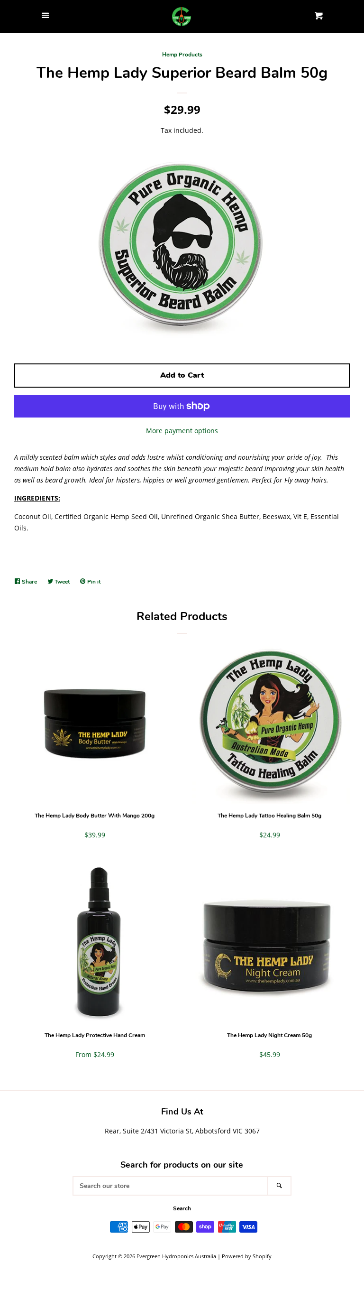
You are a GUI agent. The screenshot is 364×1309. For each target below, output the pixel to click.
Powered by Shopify (247, 1256)
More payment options (182, 430)
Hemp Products (182, 54)
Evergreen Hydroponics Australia (176, 1256)
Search (182, 1208)
